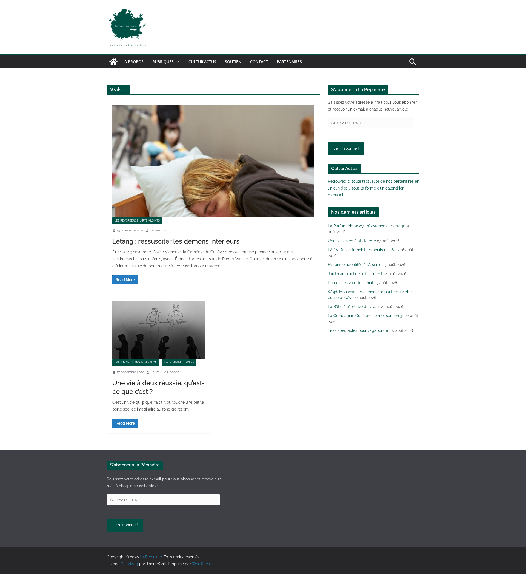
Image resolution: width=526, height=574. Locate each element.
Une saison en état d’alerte (352, 241)
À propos (134, 61)
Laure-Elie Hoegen (165, 372)
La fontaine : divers (179, 362)
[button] (177, 62)
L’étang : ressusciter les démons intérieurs (175, 241)
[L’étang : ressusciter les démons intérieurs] (213, 161)
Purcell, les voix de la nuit (350, 283)
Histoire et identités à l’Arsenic (354, 264)
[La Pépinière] (113, 61)
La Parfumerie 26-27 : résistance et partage (366, 226)
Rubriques (163, 61)
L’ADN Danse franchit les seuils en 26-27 (363, 250)
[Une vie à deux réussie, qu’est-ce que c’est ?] (158, 330)
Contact (259, 61)
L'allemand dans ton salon (136, 362)
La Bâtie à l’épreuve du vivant (354, 306)
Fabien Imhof (160, 230)
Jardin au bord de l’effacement (355, 274)
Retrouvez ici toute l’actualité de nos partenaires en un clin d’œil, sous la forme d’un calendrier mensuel (373, 188)
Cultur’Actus (202, 61)
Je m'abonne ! (346, 148)
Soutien (233, 61)
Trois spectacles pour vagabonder (358, 330)
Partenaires (289, 61)
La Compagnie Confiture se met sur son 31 (366, 315)
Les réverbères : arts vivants (137, 220)
